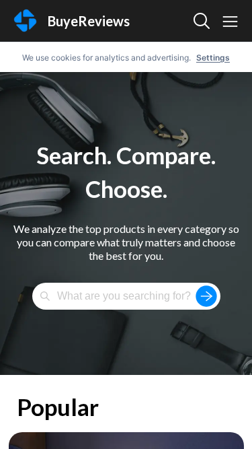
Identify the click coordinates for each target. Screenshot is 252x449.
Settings (213, 58)
